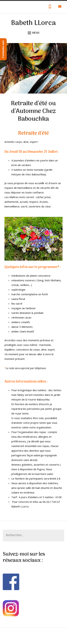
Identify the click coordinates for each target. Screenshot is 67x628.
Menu (35, 33)
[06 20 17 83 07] (50, 7)
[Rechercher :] (33, 536)
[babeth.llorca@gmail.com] (60, 7)
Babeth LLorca (33, 23)
